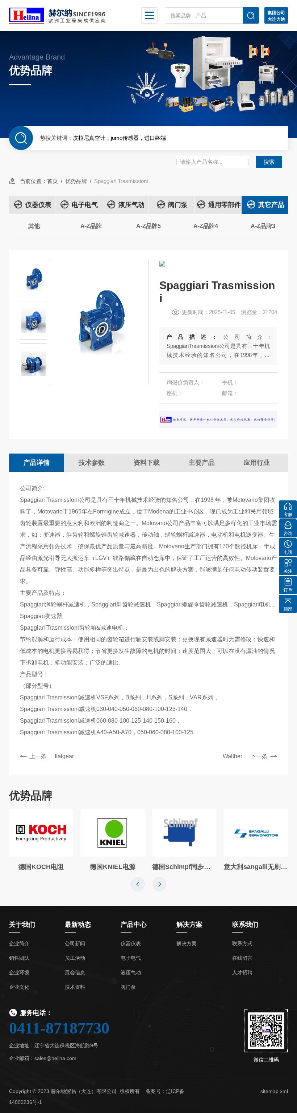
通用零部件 (224, 204)
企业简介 (19, 943)
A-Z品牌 (91, 226)
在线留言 (242, 958)
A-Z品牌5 (148, 226)
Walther (232, 756)
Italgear (64, 756)
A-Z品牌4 (205, 226)
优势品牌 (76, 181)
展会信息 (75, 972)
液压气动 (131, 204)
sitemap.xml (274, 1091)
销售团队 (19, 958)
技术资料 (75, 987)
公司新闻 (75, 943)
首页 (52, 181)
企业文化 (19, 987)
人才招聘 (242, 972)
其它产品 (271, 204)
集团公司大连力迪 (276, 16)
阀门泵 (178, 204)
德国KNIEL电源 (112, 866)
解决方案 (186, 943)
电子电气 (85, 204)
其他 (34, 226)
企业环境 (19, 972)
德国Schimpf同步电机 (184, 866)
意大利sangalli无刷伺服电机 (256, 866)
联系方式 (242, 943)
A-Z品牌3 (263, 226)
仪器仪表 (38, 204)
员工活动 (75, 958)
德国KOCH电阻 (41, 866)
